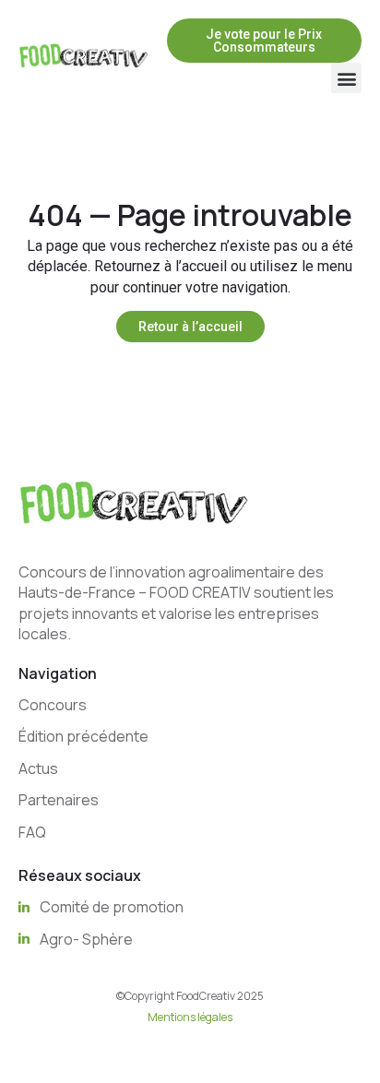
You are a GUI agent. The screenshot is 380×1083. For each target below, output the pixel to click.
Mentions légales (190, 1017)
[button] (346, 78)
